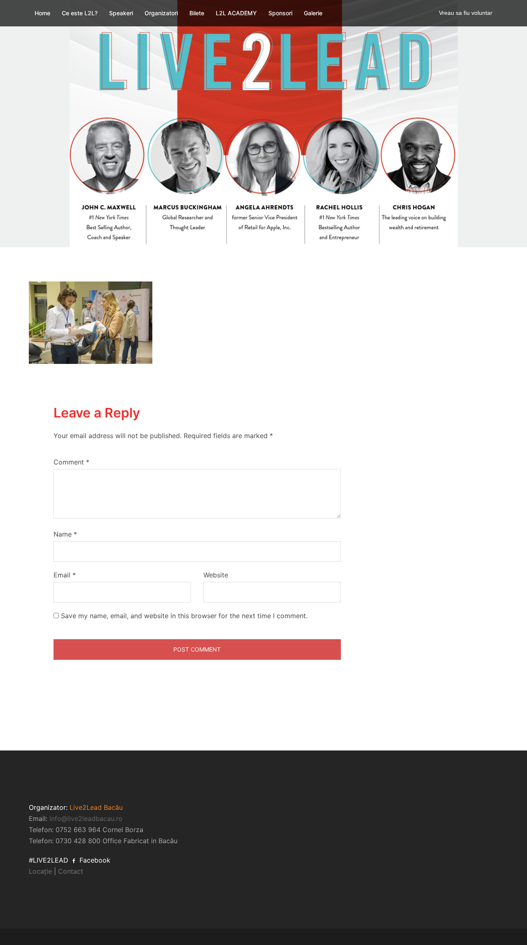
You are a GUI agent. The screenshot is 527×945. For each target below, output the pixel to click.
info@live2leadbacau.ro (86, 818)
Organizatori (161, 12)
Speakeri (121, 12)
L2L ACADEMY (236, 12)
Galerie (313, 12)
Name (65, 534)
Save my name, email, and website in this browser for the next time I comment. (184, 616)
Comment (71, 462)
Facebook (93, 860)
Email (65, 575)
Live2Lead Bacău (96, 807)
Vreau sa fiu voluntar (465, 12)
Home (42, 12)
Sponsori (280, 12)
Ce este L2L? (80, 12)
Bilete (196, 12)
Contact (70, 871)
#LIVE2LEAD (48, 860)
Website (215, 575)
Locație (40, 871)
